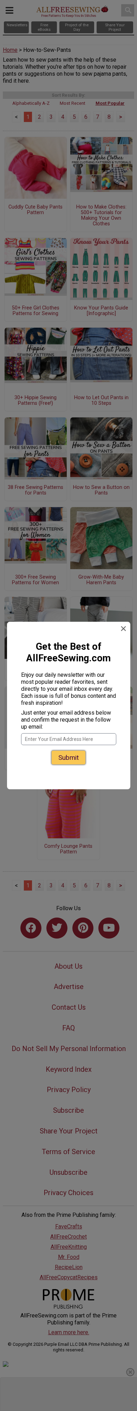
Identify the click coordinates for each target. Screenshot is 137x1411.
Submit (68, 753)
